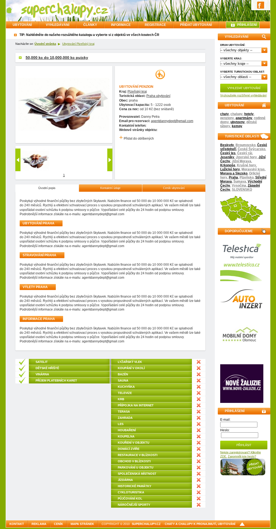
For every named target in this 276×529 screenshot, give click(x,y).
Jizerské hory (246, 157)
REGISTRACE (155, 25)
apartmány (244, 118)
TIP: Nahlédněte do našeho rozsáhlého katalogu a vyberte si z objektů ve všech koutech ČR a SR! (93, 35)
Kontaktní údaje (110, 188)
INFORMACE (121, 25)
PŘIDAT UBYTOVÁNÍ (196, 25)
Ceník (58, 523)
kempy (237, 126)
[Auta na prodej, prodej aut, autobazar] (241, 307)
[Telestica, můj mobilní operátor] (241, 280)
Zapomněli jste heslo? (242, 456)
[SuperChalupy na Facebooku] (260, 5)
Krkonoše (227, 165)
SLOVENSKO (242, 189)
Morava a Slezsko (233, 173)
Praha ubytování (158, 96)
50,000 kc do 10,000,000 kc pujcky (57, 57)
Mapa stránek (82, 523)
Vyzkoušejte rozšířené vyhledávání (243, 95)
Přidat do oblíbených (136, 138)
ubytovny (237, 122)
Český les (228, 153)
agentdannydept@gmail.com (172, 121)
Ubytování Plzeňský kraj (78, 43)
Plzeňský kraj (137, 91)
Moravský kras (253, 169)
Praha (233, 177)
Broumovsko (246, 145)
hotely (249, 114)
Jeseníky (227, 157)
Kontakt (16, 523)
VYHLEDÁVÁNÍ (57, 25)
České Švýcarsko (251, 149)
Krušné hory (246, 165)
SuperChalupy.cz (146, 523)
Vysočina (239, 185)
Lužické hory (230, 169)
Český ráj (244, 153)
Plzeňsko (247, 177)
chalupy (236, 114)
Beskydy (227, 145)
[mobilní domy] (240, 355)
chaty (224, 114)
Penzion (146, 87)
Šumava (239, 181)
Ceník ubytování (174, 188)
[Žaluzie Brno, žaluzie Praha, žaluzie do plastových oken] (241, 402)
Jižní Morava (241, 161)
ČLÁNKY (90, 25)
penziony (227, 118)
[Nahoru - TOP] (242, 524)
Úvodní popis (47, 188)
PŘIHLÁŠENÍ (247, 25)
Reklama (39, 523)
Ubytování (22, 25)
